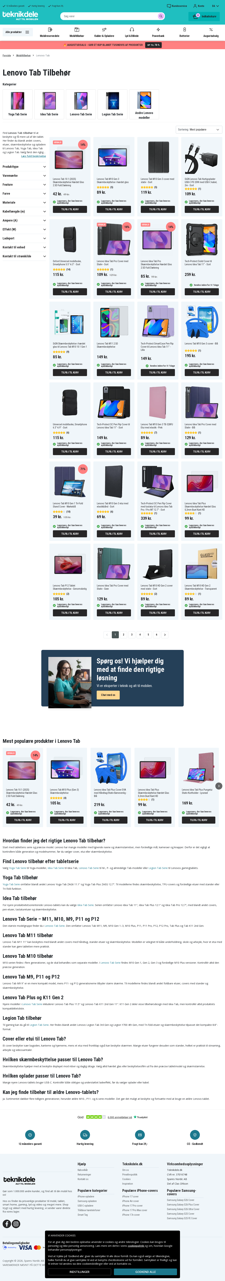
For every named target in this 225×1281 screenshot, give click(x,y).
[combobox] (112, 16)
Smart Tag (83, 1214)
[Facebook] (7, 1224)
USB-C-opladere (85, 1205)
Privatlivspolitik (129, 1174)
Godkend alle (145, 1272)
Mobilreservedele (49, 35)
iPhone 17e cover (131, 1214)
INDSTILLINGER (79, 1272)
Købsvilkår (83, 1170)
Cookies (126, 1179)
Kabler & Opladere (104, 35)
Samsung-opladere (87, 1201)
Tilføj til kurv (69, 209)
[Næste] (218, 786)
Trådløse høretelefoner (89, 1210)
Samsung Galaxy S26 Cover (180, 1200)
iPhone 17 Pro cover (132, 1205)
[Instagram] (16, 1224)
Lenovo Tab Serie (89, 868)
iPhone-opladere (86, 1196)
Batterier (184, 35)
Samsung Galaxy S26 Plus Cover (183, 1204)
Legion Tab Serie (158, 868)
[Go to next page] (164, 634)
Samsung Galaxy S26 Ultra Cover (183, 1209)
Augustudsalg (210, 35)
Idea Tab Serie (56, 868)
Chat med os (108, 695)
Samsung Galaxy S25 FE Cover (182, 1218)
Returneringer (84, 1174)
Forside (7, 55)
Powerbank (158, 35)
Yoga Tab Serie (17, 868)
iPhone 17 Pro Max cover (134, 1210)
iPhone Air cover (130, 1201)
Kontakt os (83, 1179)
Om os (125, 1170)
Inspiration (127, 1183)
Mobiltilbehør (77, 35)
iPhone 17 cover (130, 1196)
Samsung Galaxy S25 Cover (180, 1213)
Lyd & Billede (132, 35)
